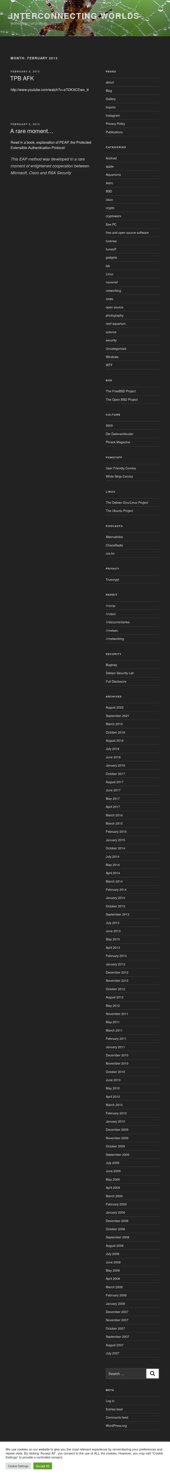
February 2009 (116, 1204)
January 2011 (115, 1047)
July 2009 (112, 1162)
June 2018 (113, 757)
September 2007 (117, 1336)
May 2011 (113, 1022)
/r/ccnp (110, 605)
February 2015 (116, 831)
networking (113, 290)
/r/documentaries (117, 622)
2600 (109, 425)
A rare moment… (32, 130)
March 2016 (114, 815)
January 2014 (115, 897)
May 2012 (113, 1005)
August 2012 (115, 997)
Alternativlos (114, 537)
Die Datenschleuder (119, 434)
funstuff (111, 249)
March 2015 (114, 823)
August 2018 (115, 740)
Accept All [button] (42, 1466)
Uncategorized (116, 348)
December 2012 (117, 972)
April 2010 (113, 1096)
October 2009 (115, 1146)
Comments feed (117, 1417)
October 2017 (115, 773)
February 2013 (116, 955)
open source (114, 307)
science (111, 332)
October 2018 (115, 732)
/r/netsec (112, 630)
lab (108, 265)
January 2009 (115, 1212)
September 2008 (117, 1237)
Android (111, 158)
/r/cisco (111, 614)
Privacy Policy (115, 123)
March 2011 (114, 1030)
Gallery (111, 99)
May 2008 (113, 1270)
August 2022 (115, 707)
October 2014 (115, 848)
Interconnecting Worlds (75, 15)
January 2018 (115, 765)
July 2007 (112, 1353)
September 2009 (117, 1154)
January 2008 (115, 1303)
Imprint (111, 107)
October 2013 (115, 906)
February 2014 (116, 889)
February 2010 (116, 1113)
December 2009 (117, 1129)
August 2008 (115, 1245)
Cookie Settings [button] (18, 1466)
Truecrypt (112, 579)
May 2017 (113, 798)
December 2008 (117, 1220)
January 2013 (115, 964)
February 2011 (116, 1038)
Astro (109, 183)
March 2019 (114, 724)
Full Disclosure (116, 681)
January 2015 (115, 840)
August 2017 (115, 782)
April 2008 (113, 1278)
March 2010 (114, 1104)
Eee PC (111, 224)
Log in (110, 1401)
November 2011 (117, 1013)
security (111, 340)
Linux (109, 274)
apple (110, 166)
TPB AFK (22, 78)
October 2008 (115, 1229)
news (109, 298)
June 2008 (113, 1262)
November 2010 (117, 1063)
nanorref (112, 282)
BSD (109, 191)
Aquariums (113, 174)
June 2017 (113, 790)
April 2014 (113, 873)
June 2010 (113, 1080)
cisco (109, 199)
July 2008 (112, 1253)
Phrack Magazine (118, 442)
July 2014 (112, 856)
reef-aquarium (116, 323)
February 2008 (116, 1295)
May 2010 (113, 1088)
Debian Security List (120, 673)
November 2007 (117, 1320)
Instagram (113, 115)
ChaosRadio (114, 545)
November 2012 (117, 980)
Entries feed (114, 1409)
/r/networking (115, 638)
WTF (109, 365)
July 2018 (112, 748)
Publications (114, 132)
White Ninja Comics (119, 476)
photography (115, 315)
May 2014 (113, 864)
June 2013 (113, 931)
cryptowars (113, 216)
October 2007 (115, 1328)
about (110, 82)
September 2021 (117, 715)
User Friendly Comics (121, 468)
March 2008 (114, 1287)
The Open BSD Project (122, 399)
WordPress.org (116, 1425)
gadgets (111, 257)
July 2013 (112, 922)
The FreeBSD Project (121, 391)
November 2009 (117, 1138)
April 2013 (113, 947)
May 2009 (113, 1179)
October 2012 (115, 989)
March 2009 (114, 1196)
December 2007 (117, 1311)
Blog (109, 90)
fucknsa (111, 241)
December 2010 (117, 1055)
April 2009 (113, 1187)
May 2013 (113, 939)
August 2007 (115, 1345)
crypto (110, 207)
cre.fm (110, 553)
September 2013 (117, 914)
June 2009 (113, 1171)
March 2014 (114, 881)
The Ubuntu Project (119, 510)
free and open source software (127, 232)
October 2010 (115, 1071)
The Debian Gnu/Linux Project (127, 502)
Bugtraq (111, 664)
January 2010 (115, 1121)
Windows (112, 356)
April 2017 (113, 806)
